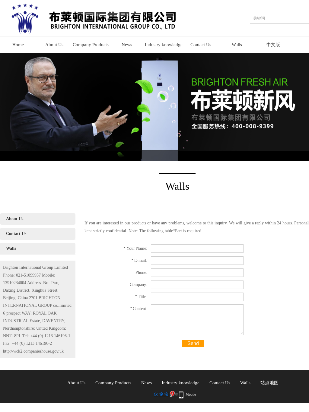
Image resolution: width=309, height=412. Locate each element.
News (127, 44)
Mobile (191, 394)
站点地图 (269, 382)
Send (193, 343)
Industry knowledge (164, 44)
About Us (54, 44)
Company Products (91, 44)
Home (18, 44)
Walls (237, 44)
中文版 (273, 44)
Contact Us (200, 44)
